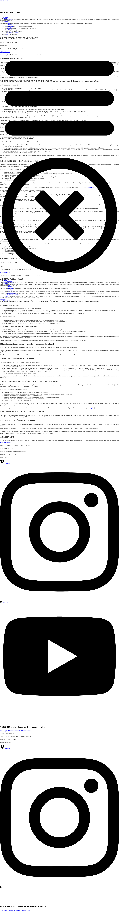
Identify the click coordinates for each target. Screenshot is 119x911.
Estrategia (9, 24)
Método (5, 18)
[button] (59, 156)
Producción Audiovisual (13, 32)
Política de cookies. (26, 730)
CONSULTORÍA (8, 20)
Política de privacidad (14, 730)
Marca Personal (11, 31)
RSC (8, 23)
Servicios (6, 21)
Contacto (5, 34)
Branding (9, 28)
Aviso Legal (3, 730)
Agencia (5, 17)
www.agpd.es (90, 408)
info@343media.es (5, 442)
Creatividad (10, 26)
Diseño (9, 29)
